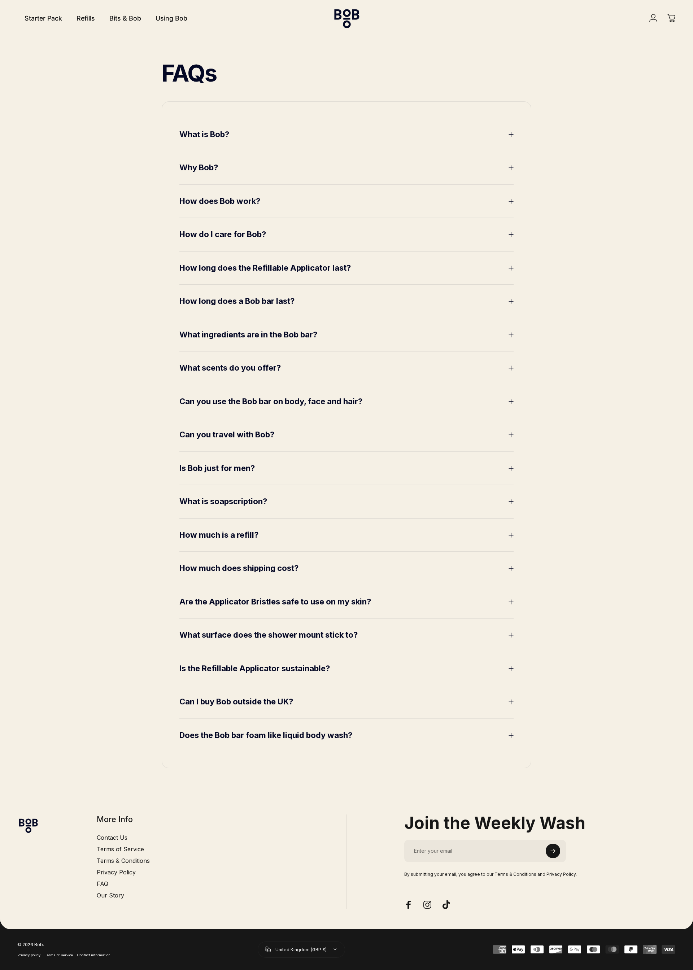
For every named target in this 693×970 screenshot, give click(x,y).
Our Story (110, 895)
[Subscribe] (553, 851)
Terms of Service (120, 849)
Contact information (93, 955)
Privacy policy (28, 955)
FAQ (102, 883)
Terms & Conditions (123, 860)
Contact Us (112, 837)
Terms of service (59, 955)
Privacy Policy (116, 872)
